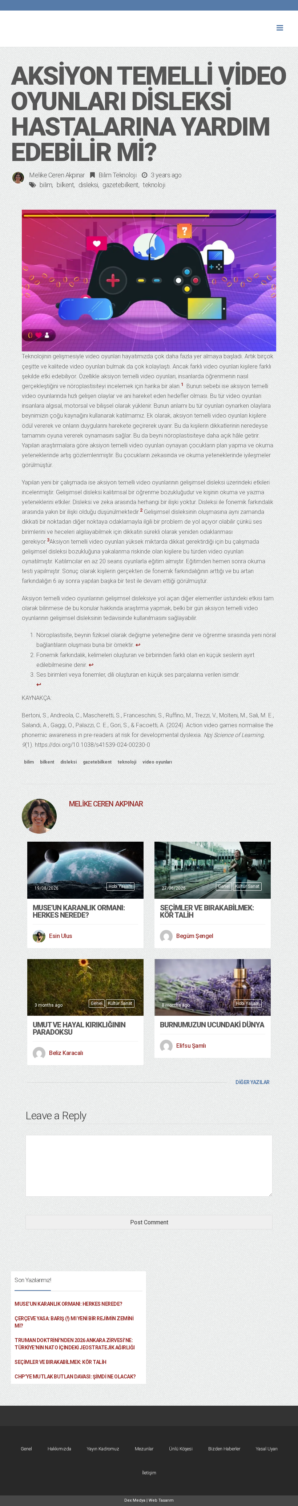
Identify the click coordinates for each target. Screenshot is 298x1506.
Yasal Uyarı (267, 1448)
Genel (224, 886)
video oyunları (157, 762)
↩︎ (138, 644)
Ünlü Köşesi (181, 1448)
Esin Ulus (60, 936)
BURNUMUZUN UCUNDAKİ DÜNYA (212, 1024)
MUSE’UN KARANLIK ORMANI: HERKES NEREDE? (79, 911)
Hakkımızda (59, 1448)
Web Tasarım (161, 1500)
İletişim (149, 1472)
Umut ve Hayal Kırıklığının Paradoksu (79, 1028)
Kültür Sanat (247, 886)
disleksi (88, 185)
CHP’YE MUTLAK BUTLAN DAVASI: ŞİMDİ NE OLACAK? (75, 1377)
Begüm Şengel (194, 936)
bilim (46, 185)
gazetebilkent (120, 185)
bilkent (65, 185)
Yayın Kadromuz (103, 1448)
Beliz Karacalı (66, 1053)
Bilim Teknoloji (117, 175)
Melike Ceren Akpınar (57, 175)
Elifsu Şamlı (191, 1045)
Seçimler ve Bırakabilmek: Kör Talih (207, 911)
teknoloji (154, 185)
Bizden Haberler (224, 1448)
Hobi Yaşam (120, 886)
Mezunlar (144, 1448)
